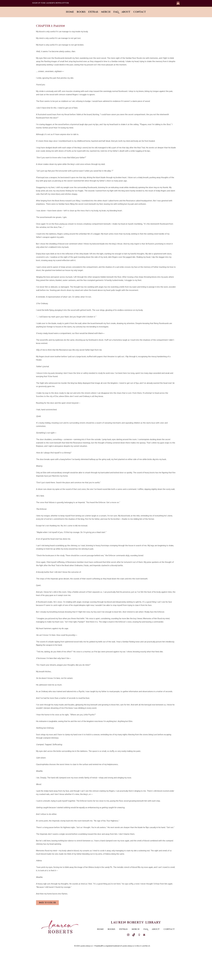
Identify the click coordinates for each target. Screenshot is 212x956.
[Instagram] (128, 935)
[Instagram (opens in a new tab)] (166, 3)
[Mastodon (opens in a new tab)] (178, 3)
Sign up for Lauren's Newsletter (50, 3)
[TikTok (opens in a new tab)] (170, 3)
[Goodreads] (139, 935)
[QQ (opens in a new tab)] (174, 3)
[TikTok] (133, 935)
